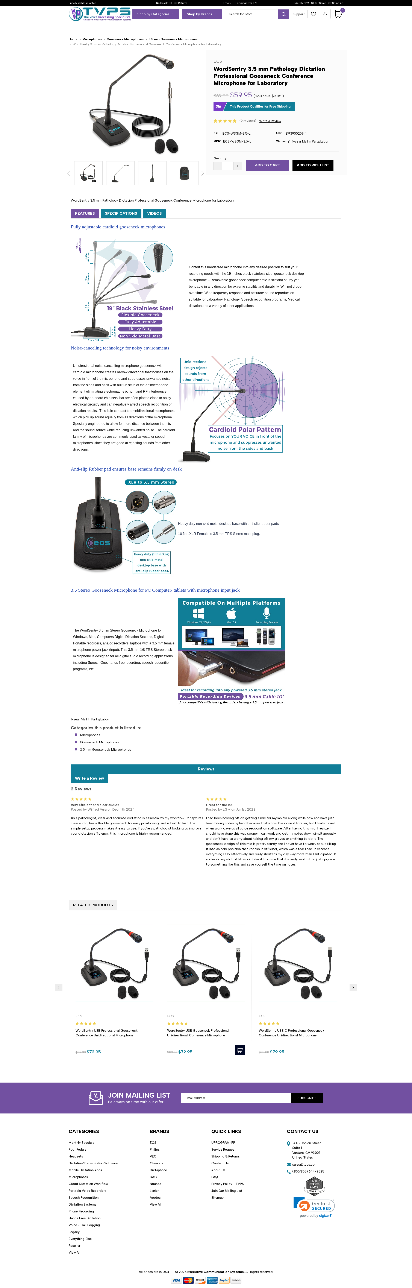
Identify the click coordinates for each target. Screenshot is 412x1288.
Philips (155, 1149)
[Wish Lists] (314, 14)
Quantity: (220, 158)
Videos (154, 213)
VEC (153, 1156)
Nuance (155, 1184)
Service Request (223, 1149)
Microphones (90, 735)
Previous (68, 173)
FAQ (214, 1177)
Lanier (154, 1191)
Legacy (74, 1232)
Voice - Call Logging (84, 1225)
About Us (218, 1170)
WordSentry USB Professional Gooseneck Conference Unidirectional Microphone (107, 1033)
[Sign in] (325, 14)
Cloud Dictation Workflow (88, 1184)
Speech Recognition (83, 1198)
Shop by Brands (199, 14)
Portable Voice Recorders (87, 1191)
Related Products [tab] (93, 905)
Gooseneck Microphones (99, 742)
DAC (153, 1177)
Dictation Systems (82, 1204)
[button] (314, 1207)
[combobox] (257, 14)
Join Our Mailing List (226, 1191)
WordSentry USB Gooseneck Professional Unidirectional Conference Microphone (198, 1033)
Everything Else (80, 1239)
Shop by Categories (153, 14)
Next (202, 173)
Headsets (76, 1156)
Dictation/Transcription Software (93, 1163)
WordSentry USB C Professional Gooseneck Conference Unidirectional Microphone (291, 1033)
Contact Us (220, 1163)
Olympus (156, 1163)
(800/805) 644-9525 (308, 1171)
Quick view (114, 963)
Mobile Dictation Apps (85, 1170)
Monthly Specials (81, 1143)
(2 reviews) (248, 121)
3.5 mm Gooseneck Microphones (105, 749)
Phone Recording (81, 1211)
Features (85, 213)
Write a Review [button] (270, 121)
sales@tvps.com (304, 1164)
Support (299, 14)
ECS (153, 1143)
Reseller (74, 1246)
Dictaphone (158, 1170)
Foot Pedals (77, 1149)
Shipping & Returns (225, 1156)
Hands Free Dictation (84, 1218)
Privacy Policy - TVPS (227, 1184)
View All (74, 1253)
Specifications (121, 213)
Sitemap (217, 1198)
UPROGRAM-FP (223, 1143)
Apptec (155, 1198)
